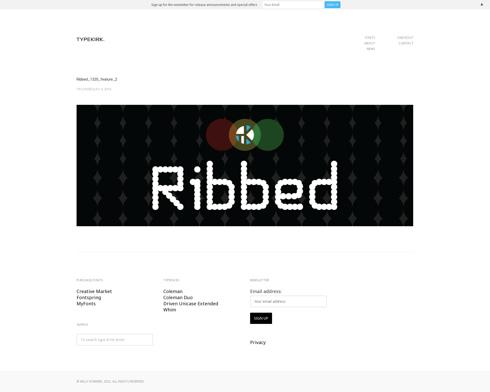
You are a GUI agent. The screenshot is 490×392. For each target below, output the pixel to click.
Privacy (258, 342)
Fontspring (89, 297)
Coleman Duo (178, 297)
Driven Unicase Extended (190, 303)
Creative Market (94, 291)
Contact (406, 43)
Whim (169, 310)
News (371, 49)
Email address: (266, 291)
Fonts (370, 37)
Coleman (172, 291)
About (369, 43)
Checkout (405, 37)
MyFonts (86, 303)
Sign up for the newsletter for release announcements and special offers (204, 5)
